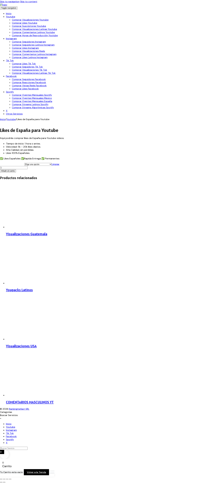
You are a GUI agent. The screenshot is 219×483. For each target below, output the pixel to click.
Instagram (11, 38)
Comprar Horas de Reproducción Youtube (35, 35)
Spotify (10, 91)
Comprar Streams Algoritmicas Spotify (33, 107)
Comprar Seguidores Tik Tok (27, 66)
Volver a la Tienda (36, 472)
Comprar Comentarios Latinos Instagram (34, 54)
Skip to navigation (10, 1)
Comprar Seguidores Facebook (29, 79)
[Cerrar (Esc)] (10, 479)
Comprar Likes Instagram (25, 48)
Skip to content (28, 1)
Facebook (11, 76)
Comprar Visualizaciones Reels (28, 51)
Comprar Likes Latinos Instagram (30, 57)
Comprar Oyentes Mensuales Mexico (32, 98)
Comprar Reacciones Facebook (29, 82)
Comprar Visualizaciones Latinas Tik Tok (34, 73)
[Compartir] (7, 479)
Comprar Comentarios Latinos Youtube (33, 32)
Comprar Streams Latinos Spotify (30, 104)
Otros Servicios (14, 113)
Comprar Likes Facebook (25, 88)
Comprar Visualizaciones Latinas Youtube (34, 29)
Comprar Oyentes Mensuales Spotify (32, 95)
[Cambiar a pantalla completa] (4, 479)
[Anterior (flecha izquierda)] (1, 482)
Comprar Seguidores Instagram (29, 41)
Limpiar (55, 164)
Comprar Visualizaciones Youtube (30, 19)
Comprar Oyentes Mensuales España (32, 101)
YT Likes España (12, 164)
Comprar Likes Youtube (24, 22)
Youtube (10, 16)
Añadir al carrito (8, 171)
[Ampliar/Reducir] (1, 479)
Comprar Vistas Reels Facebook (29, 85)
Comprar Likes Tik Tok (24, 63)
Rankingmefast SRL (19, 408)
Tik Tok (10, 60)
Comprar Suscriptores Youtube (29, 26)
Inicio (8, 13)
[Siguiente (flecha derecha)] (4, 482)
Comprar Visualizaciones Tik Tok (29, 69)
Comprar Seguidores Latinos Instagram (33, 44)
